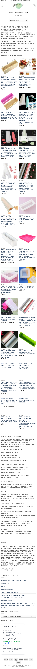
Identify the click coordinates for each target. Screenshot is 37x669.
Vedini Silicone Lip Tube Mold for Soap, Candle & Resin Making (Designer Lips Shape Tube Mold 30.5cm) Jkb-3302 (9, 153)
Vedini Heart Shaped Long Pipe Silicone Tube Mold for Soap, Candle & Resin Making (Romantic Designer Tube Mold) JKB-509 (9, 386)
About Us (5, 583)
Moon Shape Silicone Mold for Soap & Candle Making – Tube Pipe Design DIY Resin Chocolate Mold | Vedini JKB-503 (27, 321)
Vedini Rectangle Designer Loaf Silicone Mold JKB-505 (27, 352)
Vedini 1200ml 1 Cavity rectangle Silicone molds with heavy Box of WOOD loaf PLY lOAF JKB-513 (9, 116)
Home (11, 12)
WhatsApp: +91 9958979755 (11, 641)
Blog (3, 586)
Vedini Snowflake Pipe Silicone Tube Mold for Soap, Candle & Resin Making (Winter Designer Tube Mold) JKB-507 (9, 186)
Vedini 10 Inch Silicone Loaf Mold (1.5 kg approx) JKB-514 (26, 219)
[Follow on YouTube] (12, 569)
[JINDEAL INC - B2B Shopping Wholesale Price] (18, 6)
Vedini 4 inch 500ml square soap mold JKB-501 (26, 287)
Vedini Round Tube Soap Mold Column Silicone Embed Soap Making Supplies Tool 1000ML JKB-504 (9, 354)
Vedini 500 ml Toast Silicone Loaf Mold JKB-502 (8, 319)
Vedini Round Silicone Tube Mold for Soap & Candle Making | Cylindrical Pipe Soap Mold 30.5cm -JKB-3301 (27, 153)
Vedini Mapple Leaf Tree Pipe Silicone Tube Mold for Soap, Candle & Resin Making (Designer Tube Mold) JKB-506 (8, 220)
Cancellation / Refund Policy (13, 595)
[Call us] (9, 569)
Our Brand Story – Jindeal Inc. (14, 580)
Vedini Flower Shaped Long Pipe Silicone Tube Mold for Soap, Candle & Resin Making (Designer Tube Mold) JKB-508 (27, 186)
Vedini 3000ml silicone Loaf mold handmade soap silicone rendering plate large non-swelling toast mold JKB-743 (27, 254)
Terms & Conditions (9, 592)
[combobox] (18, 616)
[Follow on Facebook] (3, 569)
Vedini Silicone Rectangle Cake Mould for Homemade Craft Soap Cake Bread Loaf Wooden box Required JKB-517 (27, 421)
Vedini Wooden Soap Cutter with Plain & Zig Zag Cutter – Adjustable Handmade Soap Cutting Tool (27, 82)
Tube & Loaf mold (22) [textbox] (17, 616)
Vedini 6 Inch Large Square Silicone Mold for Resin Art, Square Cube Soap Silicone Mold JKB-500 (9, 289)
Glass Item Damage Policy (12, 598)
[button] (2, 6)
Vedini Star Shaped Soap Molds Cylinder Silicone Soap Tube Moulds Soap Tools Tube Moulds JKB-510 (27, 385)
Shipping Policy (8, 601)
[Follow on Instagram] (6, 569)
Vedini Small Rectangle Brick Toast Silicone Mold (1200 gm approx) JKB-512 (9, 420)
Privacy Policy (7, 589)
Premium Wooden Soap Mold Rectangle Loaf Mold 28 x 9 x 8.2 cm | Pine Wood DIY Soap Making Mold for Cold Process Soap (9, 82)
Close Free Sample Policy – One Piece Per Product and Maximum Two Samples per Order (18, 605)
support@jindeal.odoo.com (11, 643)
